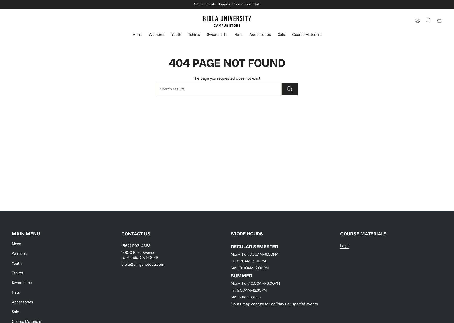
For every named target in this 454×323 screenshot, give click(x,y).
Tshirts (17, 272)
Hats (16, 292)
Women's (19, 253)
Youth (17, 263)
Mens (16, 243)
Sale (15, 311)
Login (344, 245)
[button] (137, 35)
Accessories (22, 302)
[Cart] (439, 20)
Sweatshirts (22, 282)
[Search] (290, 89)
